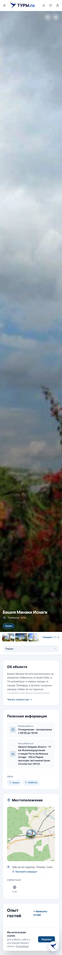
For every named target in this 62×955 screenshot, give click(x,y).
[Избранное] (51, 5)
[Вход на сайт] (57, 5)
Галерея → (51, 637)
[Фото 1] (8, 637)
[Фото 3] (34, 637)
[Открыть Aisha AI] (53, 945)
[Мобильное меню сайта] (4, 5)
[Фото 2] (21, 637)
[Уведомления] (44, 5)
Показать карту (33, 833)
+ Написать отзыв (40, 913)
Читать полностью (18, 699)
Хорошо (46, 939)
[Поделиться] (55, 17)
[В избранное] (47, 17)
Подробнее (22, 946)
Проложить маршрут (26, 871)
